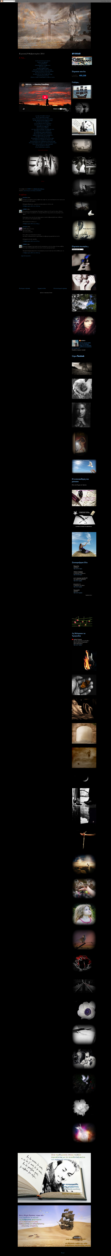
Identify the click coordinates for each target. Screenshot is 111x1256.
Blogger (63, 1252)
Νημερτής (76, 566)
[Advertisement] (43, 271)
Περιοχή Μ (76, 590)
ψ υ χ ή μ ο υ (77, 584)
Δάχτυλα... (76, 591)
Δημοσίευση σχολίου (26, 256)
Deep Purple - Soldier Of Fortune (83, 65)
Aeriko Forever (78, 639)
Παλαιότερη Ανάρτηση (60, 288)
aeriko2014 (38, 190)
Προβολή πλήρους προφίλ (78, 350)
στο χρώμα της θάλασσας (80, 579)
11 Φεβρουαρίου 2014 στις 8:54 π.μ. (31, 241)
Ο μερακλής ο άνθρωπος (79, 573)
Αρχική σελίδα (42, 288)
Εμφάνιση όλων (89, 595)
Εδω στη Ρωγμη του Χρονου (79, 485)
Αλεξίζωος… (76, 567)
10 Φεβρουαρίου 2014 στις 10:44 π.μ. (31, 206)
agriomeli (25, 226)
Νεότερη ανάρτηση (24, 288)
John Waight (74, 65)
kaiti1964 (25, 197)
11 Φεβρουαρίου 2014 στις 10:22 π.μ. (31, 252)
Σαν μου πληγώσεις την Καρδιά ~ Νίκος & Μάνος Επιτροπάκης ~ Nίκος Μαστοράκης (82, 642)
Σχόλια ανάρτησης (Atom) (46, 292)
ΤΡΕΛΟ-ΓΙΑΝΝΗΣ (78, 572)
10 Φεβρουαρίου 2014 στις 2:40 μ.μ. (31, 223)
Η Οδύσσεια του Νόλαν (79, 585)
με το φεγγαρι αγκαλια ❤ (80, 578)
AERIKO (25, 209)
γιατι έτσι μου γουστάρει (29, 190)
